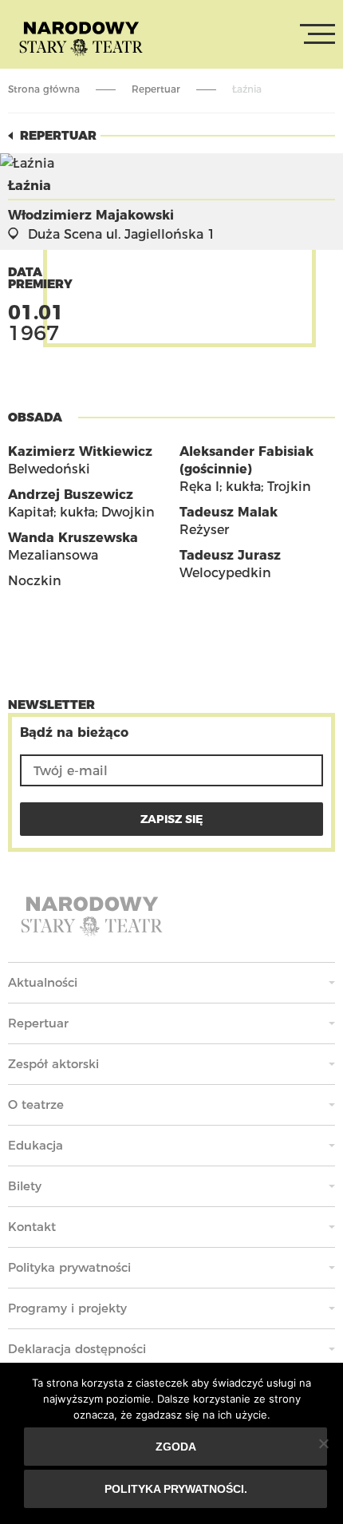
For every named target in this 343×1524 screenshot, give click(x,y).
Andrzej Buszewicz (70, 494)
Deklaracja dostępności (77, 1348)
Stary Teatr (81, 37)
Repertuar (156, 89)
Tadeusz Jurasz (230, 555)
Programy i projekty (67, 1308)
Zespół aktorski (53, 1063)
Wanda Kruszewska (73, 537)
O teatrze (36, 1104)
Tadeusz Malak (228, 512)
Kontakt (32, 1226)
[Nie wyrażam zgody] (323, 1443)
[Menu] (317, 34)
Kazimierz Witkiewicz (80, 451)
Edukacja (35, 1145)
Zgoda (176, 1446)
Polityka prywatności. (175, 1488)
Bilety (24, 1185)
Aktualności (42, 982)
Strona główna (44, 89)
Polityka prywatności (69, 1267)
